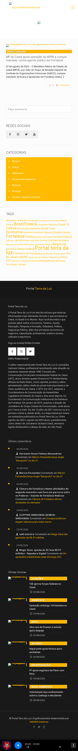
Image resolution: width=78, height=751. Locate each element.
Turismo (22, 264)
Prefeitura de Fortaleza (26, 253)
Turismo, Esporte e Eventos (26, 197)
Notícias (16, 185)
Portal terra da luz (37, 250)
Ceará (31, 224)
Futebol (29, 236)
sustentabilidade (46, 260)
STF (8, 260)
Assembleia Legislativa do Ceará (44, 220)
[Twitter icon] (39, 727)
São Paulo (60, 261)
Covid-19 (63, 224)
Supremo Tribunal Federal (24, 261)
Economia (14, 232)
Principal (16, 191)
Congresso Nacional (47, 224)
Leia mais (64, 85)
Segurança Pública (58, 257)
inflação (10, 240)
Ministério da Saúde (34, 244)
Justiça (43, 240)
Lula (50, 240)
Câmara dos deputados (28, 228)
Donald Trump (48, 228)
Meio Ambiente (61, 240)
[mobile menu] (73, 7)
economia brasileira (33, 232)
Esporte (48, 232)
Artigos (16, 161)
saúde (31, 257)
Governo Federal (62, 236)
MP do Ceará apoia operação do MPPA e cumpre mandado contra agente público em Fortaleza (36, 56)
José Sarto (34, 240)
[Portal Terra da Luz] (24, 7)
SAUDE (24, 257)
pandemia (11, 249)
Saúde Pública (41, 257)
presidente (46, 253)
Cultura (11, 228)
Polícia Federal (25, 249)
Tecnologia (11, 264)
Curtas (15, 167)
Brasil (19, 224)
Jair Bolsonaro (22, 240)
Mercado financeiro (15, 244)
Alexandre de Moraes (16, 220)
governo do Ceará (44, 237)
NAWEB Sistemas (39, 721)
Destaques (17, 173)
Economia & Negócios (24, 179)
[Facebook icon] (34, 727)
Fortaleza (15, 236)
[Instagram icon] (44, 727)
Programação (59, 253)
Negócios (60, 244)
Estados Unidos (62, 232)
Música (48, 244)
